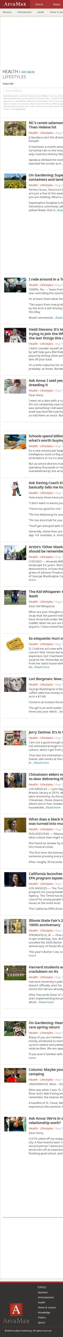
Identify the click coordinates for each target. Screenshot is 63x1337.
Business (7, 12)
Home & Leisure (47, 1307)
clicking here (20, 109)
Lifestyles (46, 133)
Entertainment (24, 12)
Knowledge (44, 1312)
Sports (41, 1322)
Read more (41, 667)
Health (40, 12)
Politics (42, 1317)
